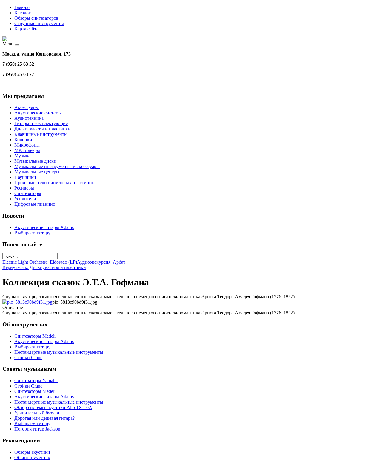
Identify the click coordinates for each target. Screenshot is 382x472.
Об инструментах (32, 457)
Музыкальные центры (36, 171)
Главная (22, 7)
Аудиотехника (29, 118)
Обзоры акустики (32, 452)
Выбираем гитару (32, 232)
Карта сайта (26, 28)
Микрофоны (27, 144)
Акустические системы (38, 112)
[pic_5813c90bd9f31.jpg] (27, 302)
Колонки (23, 139)
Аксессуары (26, 107)
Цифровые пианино (34, 204)
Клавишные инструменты (40, 134)
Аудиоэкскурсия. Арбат (101, 262)
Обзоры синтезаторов (36, 18)
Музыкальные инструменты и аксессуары (57, 166)
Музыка (22, 155)
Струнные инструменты (39, 23)
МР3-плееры (27, 150)
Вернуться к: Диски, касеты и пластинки (44, 267)
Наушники (25, 177)
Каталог (22, 12)
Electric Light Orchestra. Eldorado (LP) (39, 262)
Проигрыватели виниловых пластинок (54, 182)
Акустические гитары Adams (44, 227)
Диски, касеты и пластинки (42, 128)
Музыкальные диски (35, 161)
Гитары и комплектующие (41, 123)
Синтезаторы (27, 193)
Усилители (25, 198)
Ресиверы (24, 187)
